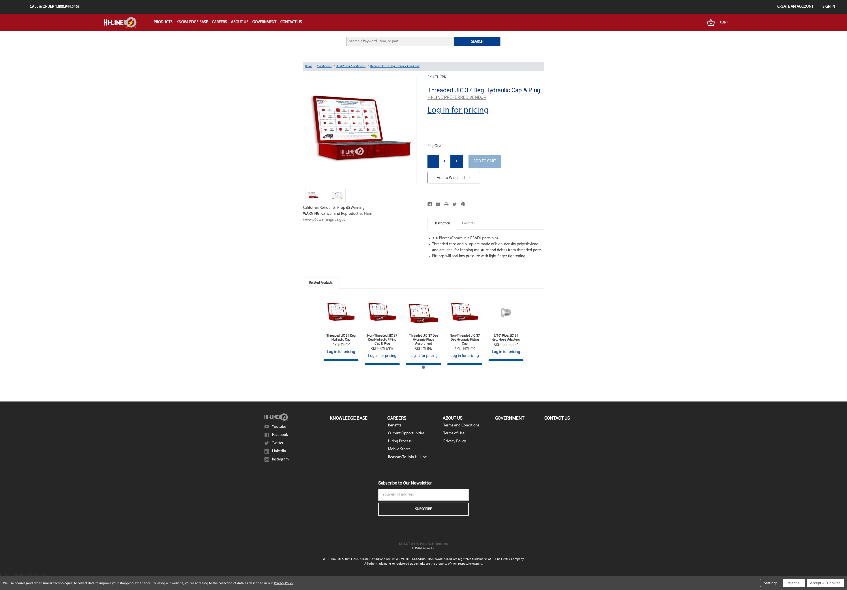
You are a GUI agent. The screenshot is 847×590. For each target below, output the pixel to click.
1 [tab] (423, 367)
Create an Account (795, 7)
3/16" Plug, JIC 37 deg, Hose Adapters (506, 337)
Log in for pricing (458, 110)
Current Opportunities (406, 433)
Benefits (394, 426)
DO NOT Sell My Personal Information (423, 544)
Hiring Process (400, 441)
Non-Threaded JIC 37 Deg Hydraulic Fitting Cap (465, 339)
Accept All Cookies (825, 583)
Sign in (829, 7)
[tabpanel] (341, 328)
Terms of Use (454, 433)
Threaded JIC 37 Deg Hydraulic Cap (340, 337)
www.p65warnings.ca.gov (324, 220)
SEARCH (477, 41)
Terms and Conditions (461, 426)
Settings (771, 583)
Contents (468, 223)
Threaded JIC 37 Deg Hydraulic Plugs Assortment (423, 339)
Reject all (794, 583)
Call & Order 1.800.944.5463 (55, 7)
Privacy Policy (454, 441)
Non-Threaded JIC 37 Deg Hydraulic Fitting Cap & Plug (382, 339)
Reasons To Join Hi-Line (407, 457)
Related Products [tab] (321, 283)
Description (442, 223)
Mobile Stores (399, 449)
